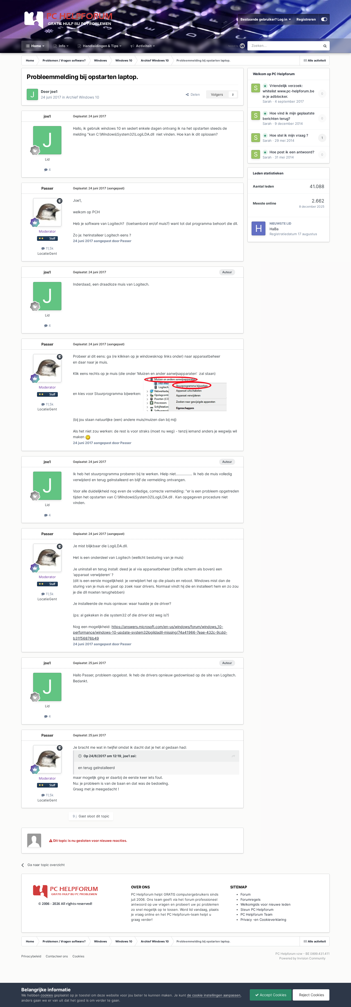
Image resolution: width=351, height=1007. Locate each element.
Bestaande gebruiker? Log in (265, 19)
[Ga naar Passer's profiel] (47, 212)
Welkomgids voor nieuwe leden (266, 904)
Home (36, 46)
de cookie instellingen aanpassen (214, 995)
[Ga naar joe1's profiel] (32, 94)
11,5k (49, 248)
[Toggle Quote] (80, 756)
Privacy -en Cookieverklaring (263, 919)
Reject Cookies (311, 995)
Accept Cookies (272, 995)
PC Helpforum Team (256, 914)
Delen (194, 94)
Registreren (306, 19)
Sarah (267, 101)
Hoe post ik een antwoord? (292, 152)
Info (61, 46)
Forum (246, 894)
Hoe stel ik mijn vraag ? (289, 135)
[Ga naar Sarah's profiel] (255, 88)
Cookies (78, 956)
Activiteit (143, 46)
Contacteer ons (57, 956)
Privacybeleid (31, 956)
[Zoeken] (325, 45)
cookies (47, 995)
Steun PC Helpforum (257, 909)
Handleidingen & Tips (100, 46)
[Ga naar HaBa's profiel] (258, 228)
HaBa (274, 229)
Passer (47, 188)
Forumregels (251, 899)
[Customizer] (324, 19)
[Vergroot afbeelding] (185, 393)
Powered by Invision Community (302, 958)
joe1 (54, 91)
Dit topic (307, 46)
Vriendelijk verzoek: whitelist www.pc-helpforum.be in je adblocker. (288, 91)
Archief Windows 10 (82, 97)
